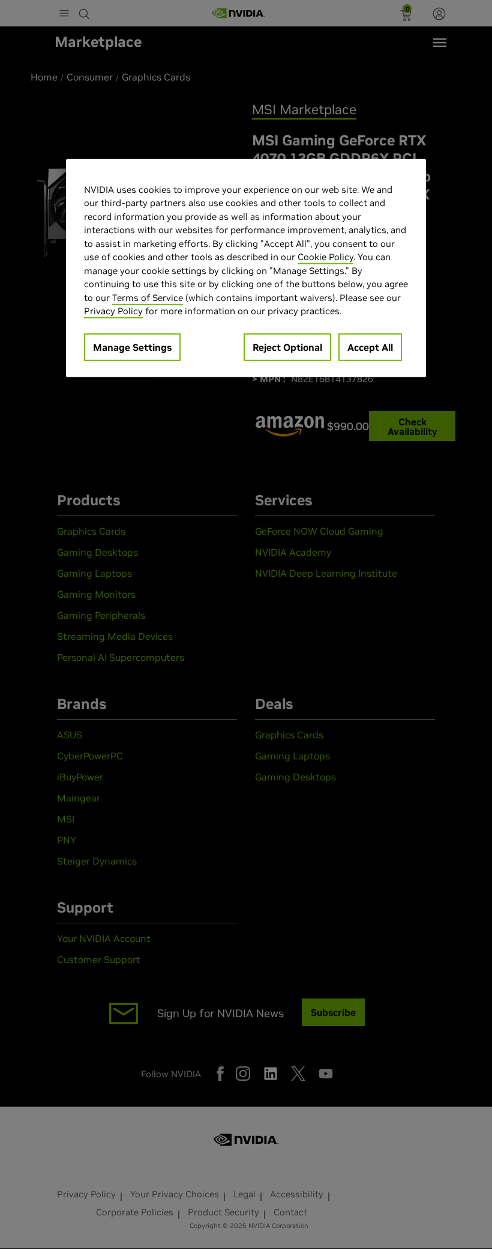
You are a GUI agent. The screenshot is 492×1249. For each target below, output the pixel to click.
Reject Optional (287, 347)
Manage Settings (132, 347)
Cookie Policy (325, 257)
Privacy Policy (113, 311)
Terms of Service (147, 297)
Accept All (370, 347)
